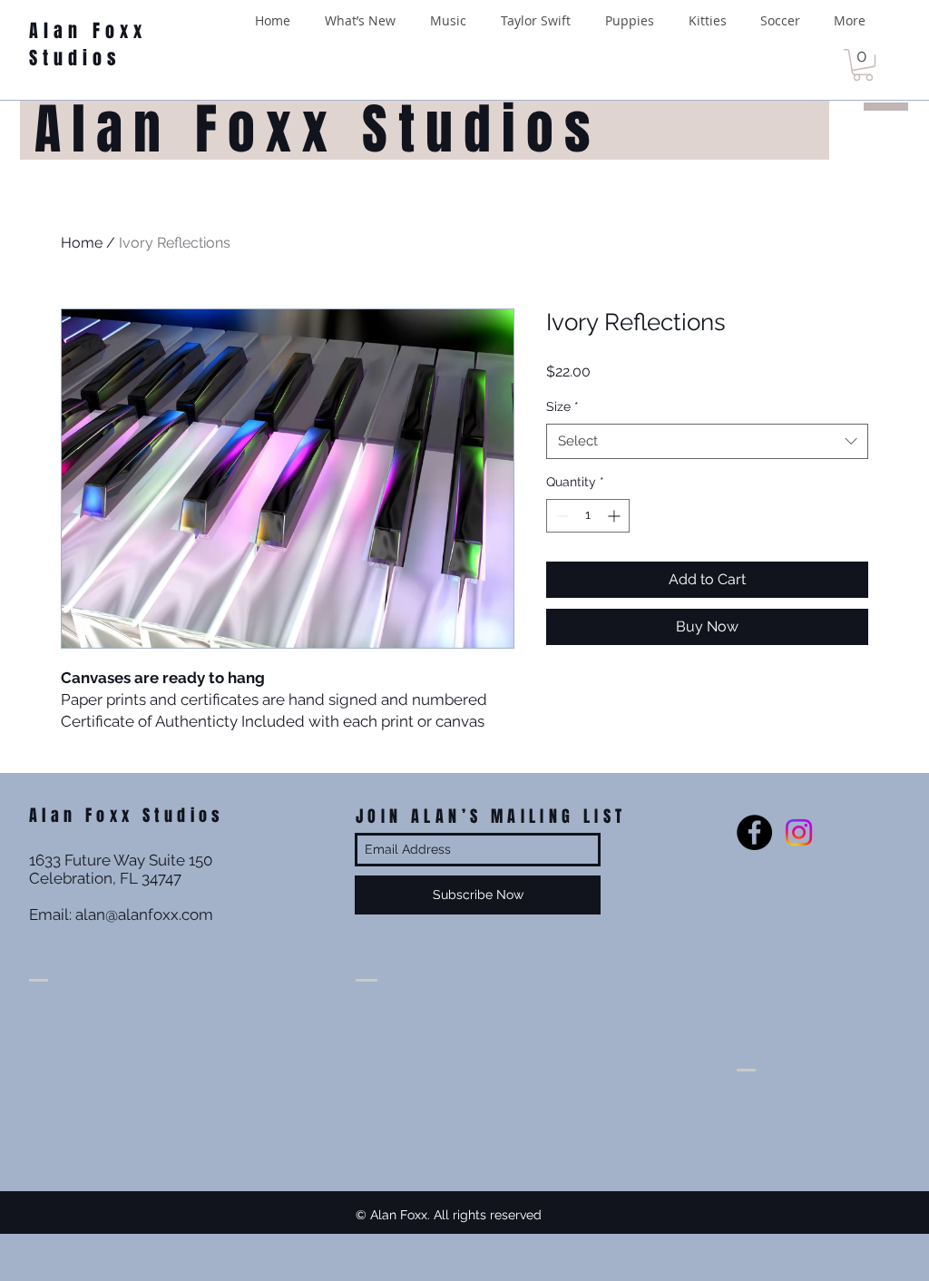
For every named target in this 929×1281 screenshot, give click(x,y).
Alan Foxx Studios (88, 44)
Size (562, 406)
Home (82, 242)
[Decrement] (560, 516)
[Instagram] (799, 832)
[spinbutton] (588, 516)
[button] (863, 65)
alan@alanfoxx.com (144, 914)
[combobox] (707, 441)
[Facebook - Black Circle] (754, 832)
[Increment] (615, 516)
